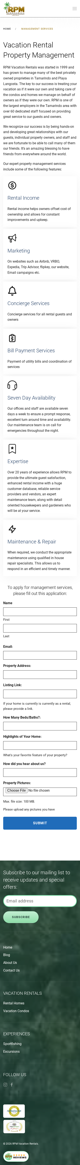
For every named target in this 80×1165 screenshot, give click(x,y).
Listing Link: (12, 685)
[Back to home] (14, 8)
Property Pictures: (17, 783)
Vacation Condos (16, 1011)
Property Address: (17, 666)
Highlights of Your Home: (22, 737)
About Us (10, 963)
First (6, 620)
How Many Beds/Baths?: (22, 717)
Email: (8, 647)
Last (6, 636)
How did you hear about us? (24, 764)
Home (7, 947)
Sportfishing (12, 1044)
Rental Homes (13, 1003)
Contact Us (11, 970)
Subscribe (21, 917)
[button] (75, 8)
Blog (6, 955)
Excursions (11, 1051)
